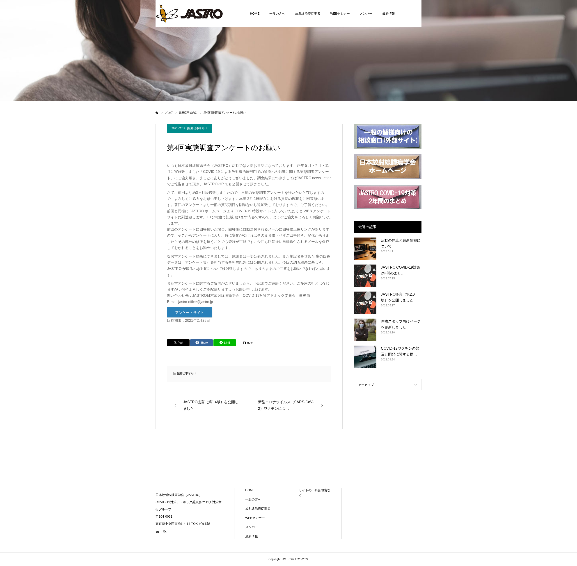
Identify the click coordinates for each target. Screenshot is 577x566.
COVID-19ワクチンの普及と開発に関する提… (400, 351)
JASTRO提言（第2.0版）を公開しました (398, 297)
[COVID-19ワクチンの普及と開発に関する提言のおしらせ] (365, 357)
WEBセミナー (340, 13)
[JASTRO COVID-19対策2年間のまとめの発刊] (365, 276)
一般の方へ (277, 13)
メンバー (366, 13)
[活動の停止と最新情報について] (365, 249)
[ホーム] (157, 113)
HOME (254, 13)
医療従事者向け (197, 128)
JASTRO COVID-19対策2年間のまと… (400, 270)
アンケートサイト (189, 313)
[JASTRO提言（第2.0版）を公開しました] (365, 303)
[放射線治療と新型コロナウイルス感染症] (189, 13)
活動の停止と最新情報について (401, 243)
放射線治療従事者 (307, 13)
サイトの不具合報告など (314, 492)
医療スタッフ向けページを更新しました (401, 324)
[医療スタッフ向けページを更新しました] (365, 330)
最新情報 (388, 13)
